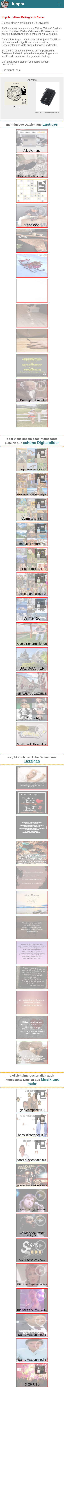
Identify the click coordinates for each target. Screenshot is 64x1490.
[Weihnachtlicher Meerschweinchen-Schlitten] (32, 277)
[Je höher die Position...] (32, 839)
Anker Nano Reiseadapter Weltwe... (16, 113)
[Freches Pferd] (32, 426)
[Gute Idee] (32, 352)
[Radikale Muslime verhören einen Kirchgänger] (32, 377)
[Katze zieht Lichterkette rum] (32, 327)
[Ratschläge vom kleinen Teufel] (32, 814)
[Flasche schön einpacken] (32, 252)
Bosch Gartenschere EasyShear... (48, 98)
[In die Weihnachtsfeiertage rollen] (32, 302)
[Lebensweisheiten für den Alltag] (32, 888)
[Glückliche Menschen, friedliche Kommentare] (32, 1013)
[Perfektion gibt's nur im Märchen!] (32, 963)
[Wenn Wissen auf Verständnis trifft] (32, 938)
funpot (18, 4)
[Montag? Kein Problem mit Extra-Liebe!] (32, 789)
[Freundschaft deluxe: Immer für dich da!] (32, 1038)
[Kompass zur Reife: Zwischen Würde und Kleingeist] (32, 864)
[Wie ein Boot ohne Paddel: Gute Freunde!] (32, 913)
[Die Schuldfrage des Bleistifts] (32, 988)
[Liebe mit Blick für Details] (32, 1063)
